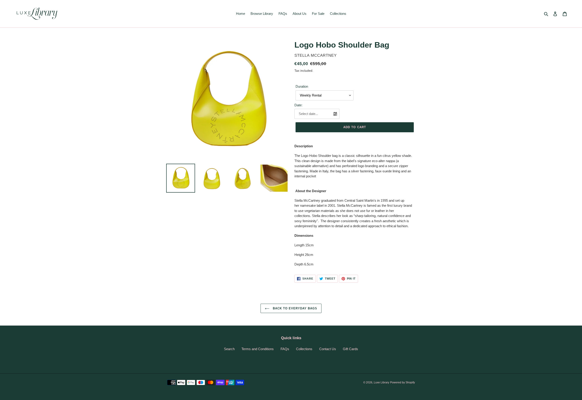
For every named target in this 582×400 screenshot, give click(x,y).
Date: (298, 105)
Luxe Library (381, 382)
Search (229, 349)
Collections (304, 349)
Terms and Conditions (257, 349)
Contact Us (327, 349)
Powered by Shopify (402, 382)
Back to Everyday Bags (294, 308)
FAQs (285, 349)
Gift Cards (350, 349)
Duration (302, 86)
